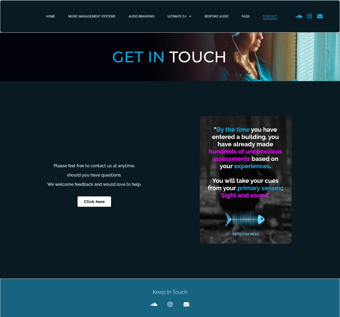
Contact (270, 16)
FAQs (245, 16)
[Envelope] (320, 16)
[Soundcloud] (298, 16)
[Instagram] (309, 16)
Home (50, 16)
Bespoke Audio (216, 16)
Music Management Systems (91, 16)
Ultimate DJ (177, 16)
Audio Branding (141, 16)
